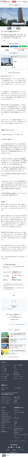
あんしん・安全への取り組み (19, 412)
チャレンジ (16, 368)
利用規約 (15, 423)
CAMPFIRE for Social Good (6, 416)
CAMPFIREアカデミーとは (5, 397)
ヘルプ (15, 416)
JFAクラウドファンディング (6, 427)
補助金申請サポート (4, 431)
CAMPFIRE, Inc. (14, 452)
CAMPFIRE (3, 410)
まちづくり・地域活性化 (18, 365)
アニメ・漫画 (3, 370)
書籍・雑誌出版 (16, 374)
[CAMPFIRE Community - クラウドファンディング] (5, 1)
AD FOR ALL (3, 423)
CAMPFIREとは (16, 410)
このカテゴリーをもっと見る (13, 356)
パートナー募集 (20, 449)
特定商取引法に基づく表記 (18, 428)
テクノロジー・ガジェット (6, 365)
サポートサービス (17, 399)
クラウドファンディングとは (6, 399)
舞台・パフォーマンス (18, 378)
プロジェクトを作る (4, 387)
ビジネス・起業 (4, 376)
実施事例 (15, 401)
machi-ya (3, 429)
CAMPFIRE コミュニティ (5, 412)
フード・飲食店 (4, 368)
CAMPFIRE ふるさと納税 (5, 422)
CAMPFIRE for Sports (5, 420)
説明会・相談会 (16, 397)
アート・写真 (3, 378)
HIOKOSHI (3, 425)
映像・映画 (16, 372)
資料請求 (14, 1)
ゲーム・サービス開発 (5, 374)
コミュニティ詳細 (21, 50)
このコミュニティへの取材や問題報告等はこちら (17, 324)
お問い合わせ (16, 418)
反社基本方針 (16, 432)
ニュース (15, 414)
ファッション (3, 372)
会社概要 (7, 449)
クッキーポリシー (17, 437)
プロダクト (3, 366)
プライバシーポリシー (18, 426)
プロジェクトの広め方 (5, 402)
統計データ (16, 402)
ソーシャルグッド (4, 380)
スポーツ (15, 370)
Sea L (4, 40)
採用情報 (14, 449)
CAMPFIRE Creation (4, 414)
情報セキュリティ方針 (18, 430)
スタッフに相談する (17, 387)
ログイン (19, 1)
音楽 (15, 366)
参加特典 (7, 50)
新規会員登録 (24, 1)
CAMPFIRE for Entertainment (6, 418)
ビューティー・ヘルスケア (18, 376)
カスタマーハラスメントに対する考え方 (20, 435)
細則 (15, 424)
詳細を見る (14, 67)
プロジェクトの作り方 (5, 401)
